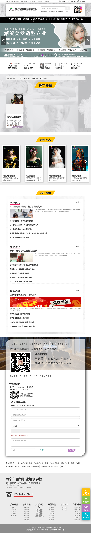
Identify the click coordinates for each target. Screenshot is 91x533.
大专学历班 (39, 505)
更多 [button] (67, 12)
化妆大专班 (39, 514)
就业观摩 (77, 516)
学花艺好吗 (65, 463)
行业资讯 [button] (72, 19)
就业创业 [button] (49, 19)
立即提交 (71, 450)
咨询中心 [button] (79, 19)
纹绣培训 (26, 516)
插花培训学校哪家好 (13, 466)
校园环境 (14, 516)
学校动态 (77, 504)
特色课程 (26, 520)
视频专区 (27, 78)
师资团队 (14, 512)
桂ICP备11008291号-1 (57, 530)
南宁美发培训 (62, 12)
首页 (12, 19)
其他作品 (51, 520)
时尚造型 (51, 514)
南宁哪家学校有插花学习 (49, 466)
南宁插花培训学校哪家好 (30, 466)
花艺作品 (51, 516)
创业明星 (64, 508)
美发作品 (51, 508)
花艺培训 (26, 518)
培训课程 (27, 504)
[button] (74, 10)
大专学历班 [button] (34, 20)
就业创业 (64, 504)
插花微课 (43, 78)
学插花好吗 (75, 463)
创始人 (14, 508)
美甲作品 (51, 512)
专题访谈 (77, 520)
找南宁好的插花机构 (52, 463)
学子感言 (77, 518)
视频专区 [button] (64, 19)
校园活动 (77, 510)
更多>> (78, 202)
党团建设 (77, 508)
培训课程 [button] (26, 19)
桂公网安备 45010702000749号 (37, 530)
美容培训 (26, 512)
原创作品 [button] (41, 19)
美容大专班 (39, 510)
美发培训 (26, 508)
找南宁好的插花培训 (36, 463)
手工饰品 (51, 518)
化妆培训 (26, 510)
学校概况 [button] (18, 19)
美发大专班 (39, 512)
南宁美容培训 (53, 12)
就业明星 (64, 510)
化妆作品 (51, 510)
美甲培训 (26, 514)
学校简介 (14, 510)
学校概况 (14, 504)
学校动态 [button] (56, 19)
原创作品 (52, 504)
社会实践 (77, 514)
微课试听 (35, 78)
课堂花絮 (77, 512)
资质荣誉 (14, 514)
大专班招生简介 (39, 516)
